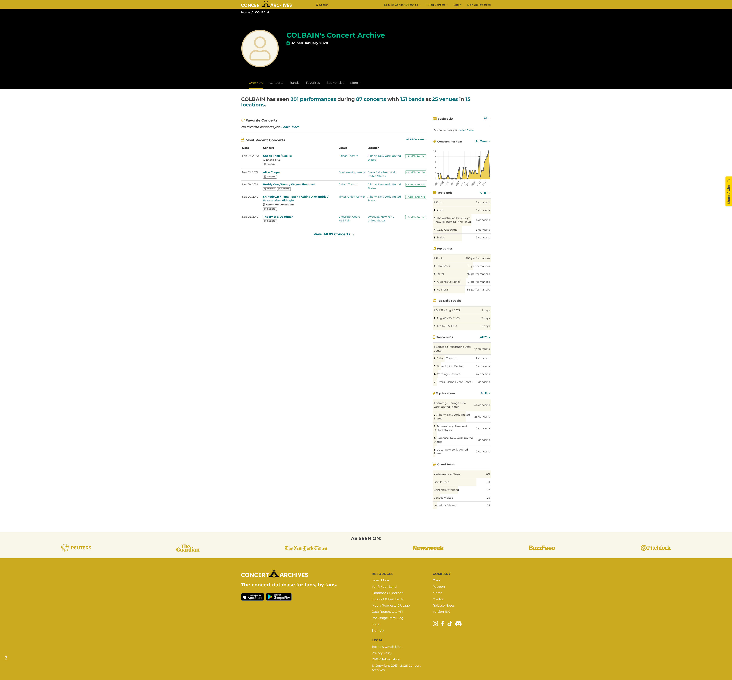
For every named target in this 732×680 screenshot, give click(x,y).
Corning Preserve (448, 374)
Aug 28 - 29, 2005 (448, 318)
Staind (441, 237)
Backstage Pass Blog (387, 618)
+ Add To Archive (415, 156)
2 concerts (483, 451)
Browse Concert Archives (401, 4)
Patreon (439, 586)
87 (488, 490)
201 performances (313, 99)
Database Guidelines (387, 593)
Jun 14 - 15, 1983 (447, 326)
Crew (437, 580)
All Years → (483, 141)
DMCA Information (386, 659)
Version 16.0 (441, 611)
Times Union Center (352, 196)
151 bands (412, 99)
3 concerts (483, 229)
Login (457, 4)
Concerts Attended (446, 490)
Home (245, 12)
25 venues (445, 99)
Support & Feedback (387, 599)
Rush (440, 210)
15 (488, 505)
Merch (437, 593)
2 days (486, 310)
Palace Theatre (348, 156)
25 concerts (482, 416)
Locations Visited (445, 505)
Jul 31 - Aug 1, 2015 (448, 310)
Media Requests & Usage (391, 605)
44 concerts (482, 348)
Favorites (313, 82)
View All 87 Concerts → (334, 234)
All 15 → (486, 393)
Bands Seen (441, 482)
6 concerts (483, 202)
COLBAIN (262, 12)
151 (488, 482)
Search (323, 4)
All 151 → (485, 192)
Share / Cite (729, 194)
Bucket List (335, 82)
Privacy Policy (382, 653)
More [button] (354, 82)
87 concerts (371, 99)
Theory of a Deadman (278, 216)
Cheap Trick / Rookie (277, 156)
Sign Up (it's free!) (479, 4)
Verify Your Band (384, 586)
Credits (438, 599)
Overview (256, 82)
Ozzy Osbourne (447, 229)
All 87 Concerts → (416, 139)
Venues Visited (443, 497)
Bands (294, 82)
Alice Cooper (272, 172)
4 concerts (483, 220)
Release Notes (444, 605)
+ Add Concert (436, 4)
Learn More (290, 127)
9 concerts (483, 358)
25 (488, 497)
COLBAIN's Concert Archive (336, 35)
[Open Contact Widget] (6, 658)
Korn (439, 202)
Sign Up (378, 630)
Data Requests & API (387, 611)
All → (487, 118)
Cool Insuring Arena (352, 172)
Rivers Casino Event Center (455, 382)
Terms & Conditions (386, 647)
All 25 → (485, 337)
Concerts (276, 82)
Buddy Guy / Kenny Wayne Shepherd (289, 184)
